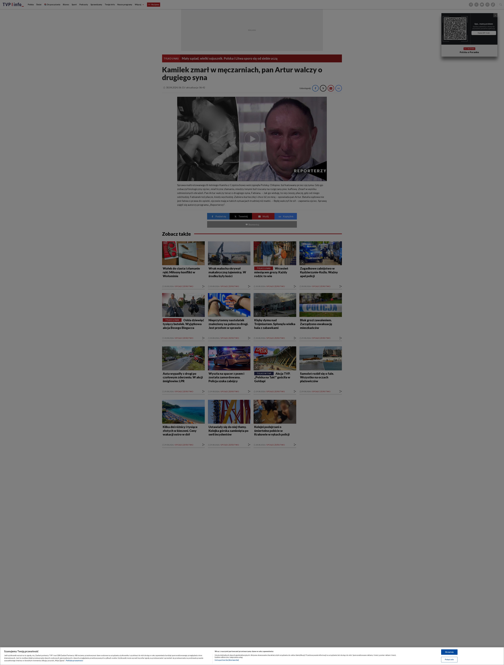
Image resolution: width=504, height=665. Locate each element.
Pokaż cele (449, 659)
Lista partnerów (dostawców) (227, 660)
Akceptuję (449, 652)
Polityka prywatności (74, 660)
